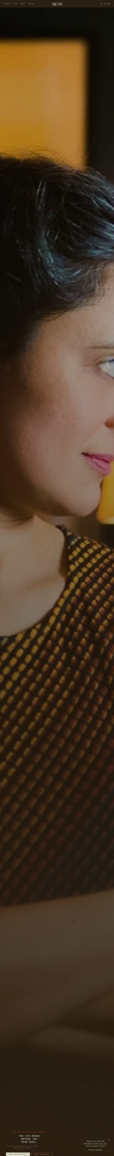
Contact (31, 3)
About (23, 3)
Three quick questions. (95, 1149)
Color (15, 3)
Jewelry (7, 3)
